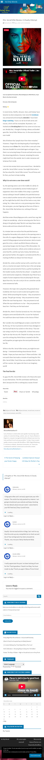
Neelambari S (8, 23)
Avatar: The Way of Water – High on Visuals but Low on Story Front (21, 652)
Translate (18, 667)
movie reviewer (10, 413)
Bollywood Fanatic (10, 410)
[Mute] (35, 695)
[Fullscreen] (38, 695)
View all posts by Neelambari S (13, 449)
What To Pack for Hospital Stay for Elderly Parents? (17, 641)
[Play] (6, 695)
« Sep (4, 721)
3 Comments (26, 23)
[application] (22, 686)
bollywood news (22, 410)
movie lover (31, 410)
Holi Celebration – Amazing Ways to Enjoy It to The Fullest (19, 649)
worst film (18, 413)
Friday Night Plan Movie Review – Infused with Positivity (18, 637)
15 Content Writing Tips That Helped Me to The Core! (17, 645)
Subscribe (8, 621)
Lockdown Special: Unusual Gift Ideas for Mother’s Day (31, 459)
